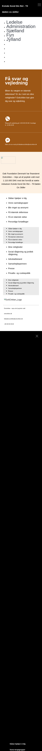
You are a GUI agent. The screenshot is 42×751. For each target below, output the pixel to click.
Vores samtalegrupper (18, 203)
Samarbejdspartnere (17, 264)
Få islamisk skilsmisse (18, 212)
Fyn (10, 35)
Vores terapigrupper (17, 750)
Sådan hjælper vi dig (17, 198)
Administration (20, 26)
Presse (11, 268)
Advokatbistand (15, 259)
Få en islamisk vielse (17, 217)
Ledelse (14, 22)
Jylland (13, 39)
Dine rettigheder (15, 247)
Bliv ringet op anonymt (18, 207)
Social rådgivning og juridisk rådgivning (21, 283)
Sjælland (15, 30)
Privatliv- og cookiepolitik (19, 273)
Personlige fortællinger (18, 222)
